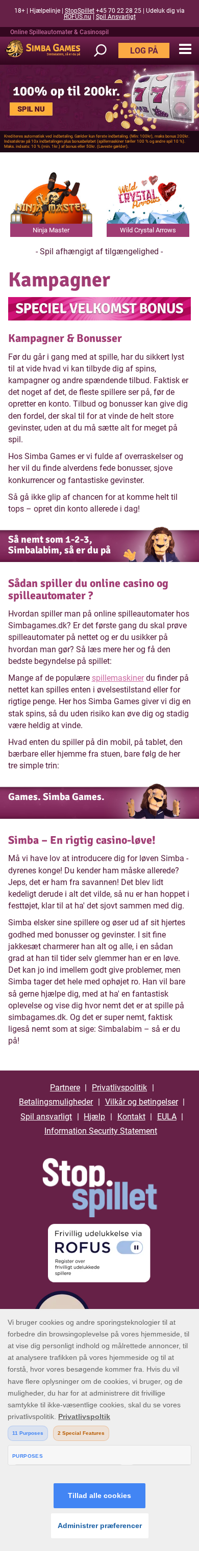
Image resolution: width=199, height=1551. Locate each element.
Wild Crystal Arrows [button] (148, 230)
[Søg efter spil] (105, 51)
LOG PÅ (144, 51)
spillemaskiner (118, 678)
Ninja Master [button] (51, 230)
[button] (184, 49)
